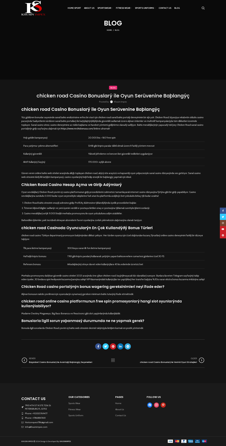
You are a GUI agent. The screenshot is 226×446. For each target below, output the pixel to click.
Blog (117, 30)
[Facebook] (149, 404)
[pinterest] (163, 404)
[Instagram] (156, 404)
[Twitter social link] (106, 346)
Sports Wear (74, 403)
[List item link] (42, 413)
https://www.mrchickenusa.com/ (77, 128)
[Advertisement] (113, 55)
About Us (119, 409)
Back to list (113, 360)
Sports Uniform (75, 415)
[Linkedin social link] (120, 346)
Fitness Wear (74, 409)
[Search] (203, 8)
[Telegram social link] (128, 346)
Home (109, 30)
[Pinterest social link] (113, 346)
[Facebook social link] (98, 346)
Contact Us (120, 415)
